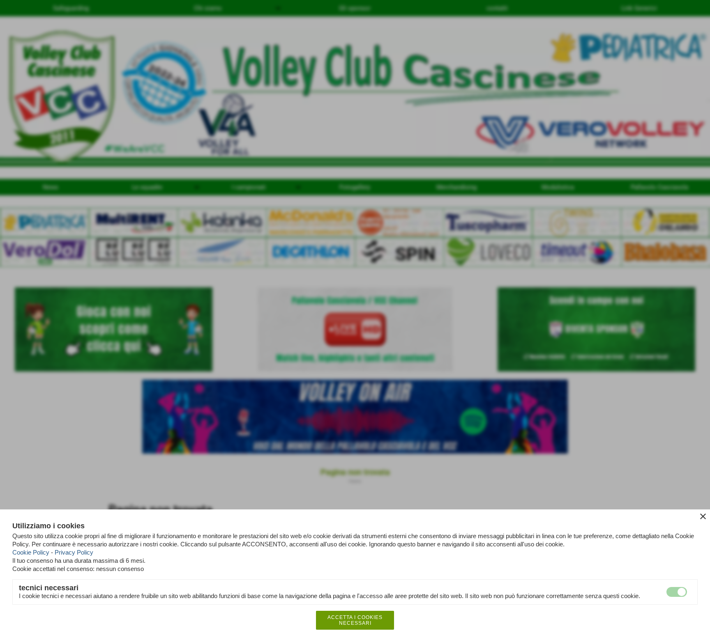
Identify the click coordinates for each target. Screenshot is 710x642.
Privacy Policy (74, 552)
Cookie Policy (30, 552)
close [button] (703, 516)
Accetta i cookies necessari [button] (355, 620)
